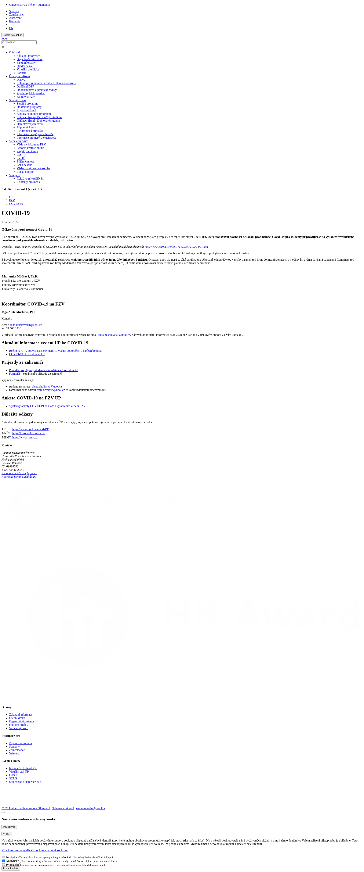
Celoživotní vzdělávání (30, 178)
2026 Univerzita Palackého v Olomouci (26, 808)
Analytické (12, 861)
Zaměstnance (17, 750)
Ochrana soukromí (63, 808)
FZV (12, 200)
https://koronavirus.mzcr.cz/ (28, 433)
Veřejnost (14, 753)
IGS (19, 154)
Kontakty (14, 21)
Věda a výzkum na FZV (31, 144)
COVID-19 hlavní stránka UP (27, 354)
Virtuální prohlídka (28, 69)
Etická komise (25, 171)
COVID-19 (16, 203)
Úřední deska (25, 66)
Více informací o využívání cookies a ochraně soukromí (35, 850)
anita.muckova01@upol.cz (26, 325)
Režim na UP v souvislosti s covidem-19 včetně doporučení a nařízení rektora (55, 350)
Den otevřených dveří (30, 124)
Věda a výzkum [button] (18, 141)
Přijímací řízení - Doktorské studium (38, 120)
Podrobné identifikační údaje (19, 476)
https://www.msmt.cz (25, 437)
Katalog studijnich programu (34, 113)
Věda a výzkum (18, 728)
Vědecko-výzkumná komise (33, 168)
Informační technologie (23, 768)
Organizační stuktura (21, 721)
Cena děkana (24, 164)
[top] (3, 812)
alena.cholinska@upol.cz (47, 386)
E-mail (13, 775)
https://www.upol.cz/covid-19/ (30, 429)
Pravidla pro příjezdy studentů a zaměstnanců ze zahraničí (43, 370)
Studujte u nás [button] (17, 100)
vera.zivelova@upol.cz (51, 389)
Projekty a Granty (27, 151)
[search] (3, 47)
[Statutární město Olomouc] (10, 804)
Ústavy (21, 79)
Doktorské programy (29, 107)
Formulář (15, 373)
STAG (13, 778)
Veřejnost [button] (14, 175)
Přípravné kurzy (26, 127)
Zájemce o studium (20, 743)
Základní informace (28, 55)
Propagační (13, 864)
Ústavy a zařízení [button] (19, 76)
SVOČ (21, 158)
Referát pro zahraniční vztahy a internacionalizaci (46, 83)
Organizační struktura (29, 59)
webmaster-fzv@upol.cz (90, 808)
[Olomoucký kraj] (15, 794)
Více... (6, 833)
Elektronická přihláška (30, 130)
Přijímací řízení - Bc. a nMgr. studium (39, 117)
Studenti (14, 11)
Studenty (14, 746)
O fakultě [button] (14, 52)
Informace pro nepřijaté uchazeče (36, 137)
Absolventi (15, 18)
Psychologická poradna (31, 93)
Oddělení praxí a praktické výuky (37, 89)
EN (11, 28)
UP (11, 196)
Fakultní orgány (26, 62)
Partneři (21, 72)
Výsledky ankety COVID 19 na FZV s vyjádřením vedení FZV (47, 406)
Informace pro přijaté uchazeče (35, 134)
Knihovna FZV (26, 96)
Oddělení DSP (25, 86)
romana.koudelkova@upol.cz (19, 473)
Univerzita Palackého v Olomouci (29, 4)
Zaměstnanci (16, 14)
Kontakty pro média (29, 182)
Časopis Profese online (30, 147)
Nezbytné (12, 857)
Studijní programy (27, 103)
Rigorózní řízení (26, 110)
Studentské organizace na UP (26, 781)
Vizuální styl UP (19, 771)
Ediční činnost (25, 161)
